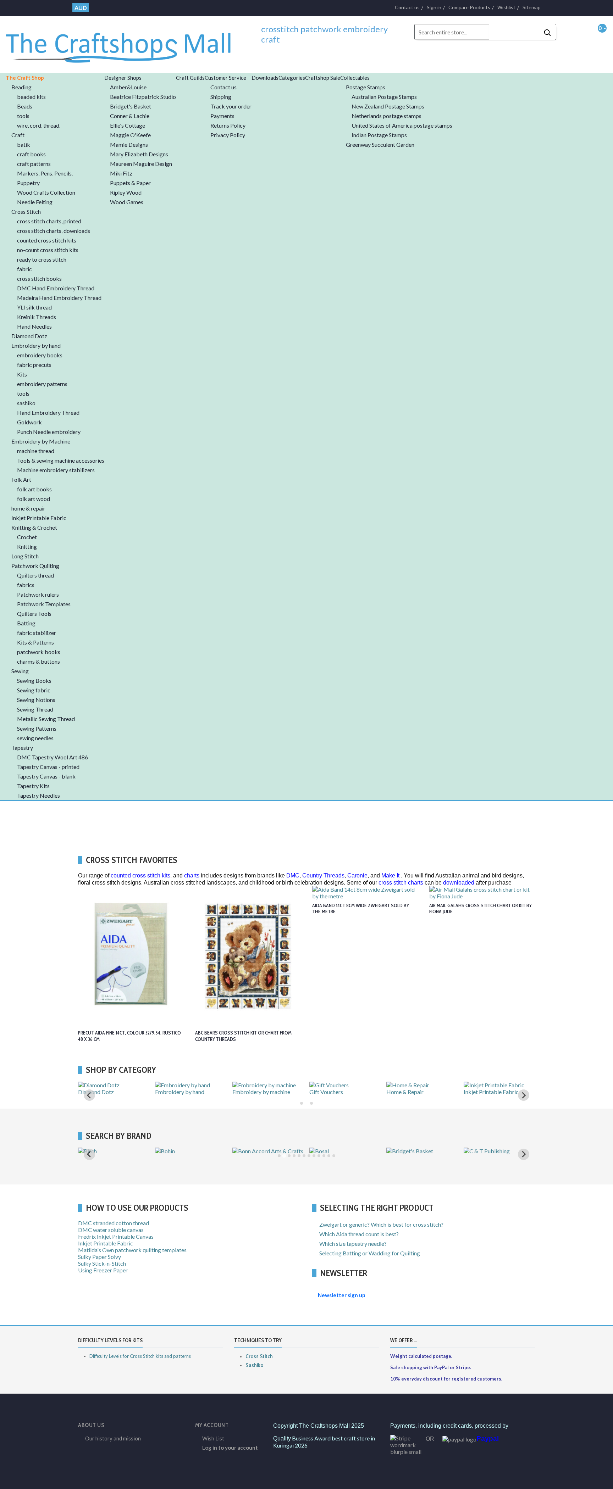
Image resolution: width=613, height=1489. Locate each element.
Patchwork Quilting (256, 1091)
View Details (550, 947)
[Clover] (243, 1151)
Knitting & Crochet (101, 1091)
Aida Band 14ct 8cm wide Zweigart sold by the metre (360, 908)
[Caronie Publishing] (180, 1151)
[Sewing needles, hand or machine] (422, 1091)
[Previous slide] (89, 1095)
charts (191, 875)
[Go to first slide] (523, 1095)
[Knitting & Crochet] (103, 1085)
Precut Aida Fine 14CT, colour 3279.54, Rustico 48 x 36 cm (129, 1036)
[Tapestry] (477, 1085)
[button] (55, 77)
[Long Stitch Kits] (177, 1085)
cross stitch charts (401, 883)
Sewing (318, 1091)
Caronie (357, 875)
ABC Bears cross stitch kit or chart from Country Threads (243, 1036)
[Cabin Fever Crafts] (103, 1151)
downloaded (458, 883)
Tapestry (474, 1091)
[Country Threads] (409, 1151)
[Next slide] (523, 1154)
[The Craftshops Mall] (125, 43)
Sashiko (254, 1365)
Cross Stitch (259, 1356)
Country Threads (323, 875)
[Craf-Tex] (477, 1151)
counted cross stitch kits (140, 875)
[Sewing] (320, 1085)
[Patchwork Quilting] (259, 1085)
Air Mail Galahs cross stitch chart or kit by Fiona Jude (480, 908)
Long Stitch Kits (174, 1091)
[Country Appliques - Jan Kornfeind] (345, 1157)
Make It (390, 875)
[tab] (301, 1103)
